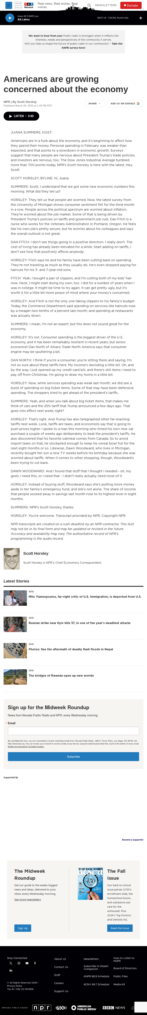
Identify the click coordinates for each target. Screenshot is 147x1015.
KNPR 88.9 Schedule (96, 976)
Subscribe (73, 756)
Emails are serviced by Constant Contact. (26, 746)
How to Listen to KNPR (123, 960)
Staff (57, 975)
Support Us (61, 991)
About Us (60, 959)
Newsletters (106, 5)
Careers (59, 983)
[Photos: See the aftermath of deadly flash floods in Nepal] (15, 650)
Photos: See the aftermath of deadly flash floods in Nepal (71, 649)
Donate (132, 5)
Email (11, 723)
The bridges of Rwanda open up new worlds (61, 676)
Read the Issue (120, 928)
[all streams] (141, 18)
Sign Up (23, 928)
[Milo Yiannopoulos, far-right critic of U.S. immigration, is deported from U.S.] (15, 598)
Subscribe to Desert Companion (96, 968)
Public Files (120, 976)
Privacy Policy (14, 985)
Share (93, 103)
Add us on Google (123, 103)
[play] (10, 18)
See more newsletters (27, 899)
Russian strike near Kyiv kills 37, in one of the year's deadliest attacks (80, 623)
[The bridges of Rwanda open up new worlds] (15, 677)
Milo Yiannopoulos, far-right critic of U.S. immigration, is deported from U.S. (85, 597)
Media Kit (119, 984)
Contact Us (61, 967)
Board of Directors (125, 968)
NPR (31, 591)
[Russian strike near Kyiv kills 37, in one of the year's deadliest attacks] (15, 624)
